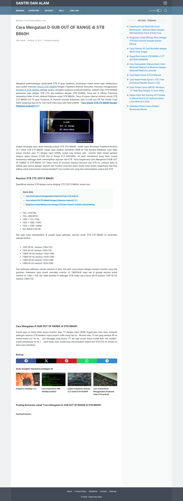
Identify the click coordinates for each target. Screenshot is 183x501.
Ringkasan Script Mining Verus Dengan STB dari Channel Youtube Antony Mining (60, 204)
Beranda (20, 11)
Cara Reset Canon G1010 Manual (145, 75)
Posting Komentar (51, 40)
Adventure (33, 11)
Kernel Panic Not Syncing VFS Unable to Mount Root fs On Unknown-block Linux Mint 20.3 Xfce (147, 98)
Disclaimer (93, 491)
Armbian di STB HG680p (28, 90)
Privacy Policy (80, 491)
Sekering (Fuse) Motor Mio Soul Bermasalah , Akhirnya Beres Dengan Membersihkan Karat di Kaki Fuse (147, 29)
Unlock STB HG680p (47, 86)
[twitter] (46, 360)
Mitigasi (49, 11)
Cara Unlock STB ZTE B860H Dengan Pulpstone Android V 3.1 (52, 200)
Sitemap (112, 491)
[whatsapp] (87, 360)
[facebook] (26, 360)
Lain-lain (74, 11)
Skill (61, 11)
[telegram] (107, 360)
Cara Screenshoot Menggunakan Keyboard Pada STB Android (52, 196)
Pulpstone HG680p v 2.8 (26, 389)
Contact (103, 491)
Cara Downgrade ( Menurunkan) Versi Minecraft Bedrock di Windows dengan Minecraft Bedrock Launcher (148, 67)
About (69, 491)
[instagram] (165, 3)
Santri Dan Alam (32, 3)
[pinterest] (66, 360)
